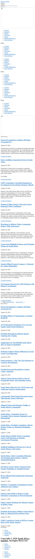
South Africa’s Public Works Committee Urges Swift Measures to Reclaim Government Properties (15, 438)
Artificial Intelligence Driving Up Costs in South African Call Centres (16, 448)
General (6, 30)
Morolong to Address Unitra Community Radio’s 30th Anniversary (16, 225)
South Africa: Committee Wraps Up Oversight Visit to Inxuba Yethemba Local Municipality (16, 416)
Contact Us (7, 547)
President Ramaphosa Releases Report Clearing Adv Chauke (15, 335)
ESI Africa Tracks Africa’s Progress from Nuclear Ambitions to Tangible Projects (16, 468)
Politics (6, 33)
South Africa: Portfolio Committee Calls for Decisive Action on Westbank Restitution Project (17, 427)
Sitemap (6, 549)
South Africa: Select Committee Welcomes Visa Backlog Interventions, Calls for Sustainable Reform (16, 458)
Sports (6, 37)
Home (6, 544)
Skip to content (5, 1)
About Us (7, 545)
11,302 (19, 302)
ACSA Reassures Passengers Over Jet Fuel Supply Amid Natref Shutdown (16, 326)
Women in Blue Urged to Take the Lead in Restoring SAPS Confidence (16, 205)
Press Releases (8, 40)
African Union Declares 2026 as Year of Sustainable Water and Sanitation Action (16, 379)
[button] (17, 43)
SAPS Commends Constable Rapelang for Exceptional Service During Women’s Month (17, 184)
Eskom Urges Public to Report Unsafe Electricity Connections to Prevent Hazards (16, 495)
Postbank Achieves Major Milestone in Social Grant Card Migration (17, 352)
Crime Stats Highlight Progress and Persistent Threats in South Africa (17, 245)
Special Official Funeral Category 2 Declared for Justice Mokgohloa (17, 265)
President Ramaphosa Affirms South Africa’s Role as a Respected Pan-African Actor (17, 512)
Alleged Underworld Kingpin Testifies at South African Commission (15, 406)
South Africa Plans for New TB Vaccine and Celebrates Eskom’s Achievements (17, 388)
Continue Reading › (6, 156)
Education (7, 35)
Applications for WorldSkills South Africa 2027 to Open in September (16, 344)
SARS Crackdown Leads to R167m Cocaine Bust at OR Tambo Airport (17, 521)
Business (6, 32)
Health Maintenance (10, 38)
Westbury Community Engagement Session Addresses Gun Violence (17, 486)
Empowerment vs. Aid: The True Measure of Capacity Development (17, 361)
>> (24, 302)
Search (3, 3)
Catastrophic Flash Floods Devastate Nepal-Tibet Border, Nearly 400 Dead (17, 397)
